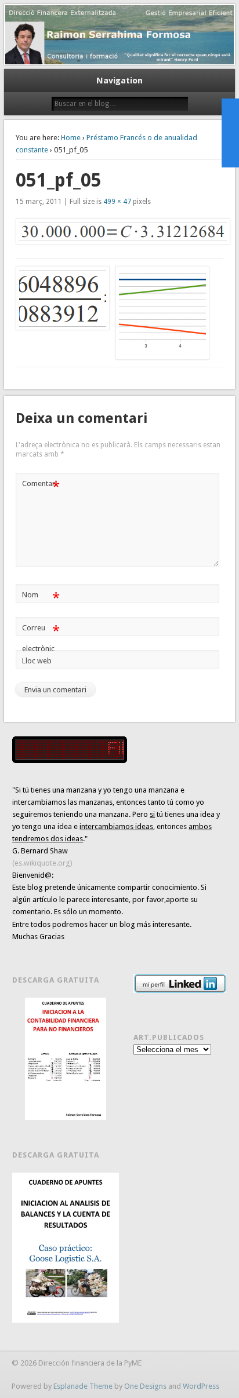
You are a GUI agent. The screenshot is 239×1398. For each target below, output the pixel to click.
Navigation (119, 80)
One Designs (145, 1386)
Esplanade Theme (83, 1386)
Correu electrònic (41, 638)
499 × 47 (117, 202)
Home (71, 137)
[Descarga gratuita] (65, 1059)
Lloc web (37, 660)
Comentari (41, 486)
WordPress (201, 1386)
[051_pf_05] (119, 231)
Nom (41, 597)
